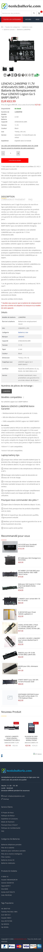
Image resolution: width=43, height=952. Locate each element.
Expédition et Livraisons (9, 819)
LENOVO (21, 337)
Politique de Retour (8, 816)
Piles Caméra (5, 857)
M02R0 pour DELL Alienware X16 (28, 667)
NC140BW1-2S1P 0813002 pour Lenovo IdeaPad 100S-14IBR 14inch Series (29, 572)
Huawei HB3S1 (6, 918)
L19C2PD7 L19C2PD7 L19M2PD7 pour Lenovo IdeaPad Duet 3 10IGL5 (29, 640)
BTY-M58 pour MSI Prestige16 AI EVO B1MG (29, 559)
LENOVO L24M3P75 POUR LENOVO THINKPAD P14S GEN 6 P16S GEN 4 (12, 738)
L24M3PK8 (6, 391)
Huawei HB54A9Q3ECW (9, 880)
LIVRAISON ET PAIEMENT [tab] (13, 199)
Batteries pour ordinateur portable (13, 851)
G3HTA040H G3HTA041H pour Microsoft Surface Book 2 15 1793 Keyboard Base (28, 696)
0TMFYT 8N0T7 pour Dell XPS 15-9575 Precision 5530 (28, 681)
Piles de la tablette (7, 848)
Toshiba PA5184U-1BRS (9, 912)
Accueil (28, 19)
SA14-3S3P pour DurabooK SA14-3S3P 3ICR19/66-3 (27, 545)
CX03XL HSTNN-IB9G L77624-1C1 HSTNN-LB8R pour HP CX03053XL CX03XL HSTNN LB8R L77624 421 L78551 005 (29, 627)
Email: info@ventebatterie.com (14, 796)
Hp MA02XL (5, 924)
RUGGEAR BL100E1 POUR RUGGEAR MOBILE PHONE (31, 738)
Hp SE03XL (5, 927)
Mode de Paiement (7, 822)
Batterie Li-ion (27, 27)
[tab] (4, 68)
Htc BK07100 (5, 909)
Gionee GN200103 (7, 883)
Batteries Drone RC (8, 860)
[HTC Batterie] (32, 755)
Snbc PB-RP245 (6, 895)
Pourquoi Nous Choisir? (9, 825)
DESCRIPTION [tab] (8, 196)
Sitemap (6, 799)
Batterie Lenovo (9, 29)
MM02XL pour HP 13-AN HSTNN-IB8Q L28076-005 (26, 653)
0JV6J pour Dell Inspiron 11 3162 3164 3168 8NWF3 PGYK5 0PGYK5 (29, 586)
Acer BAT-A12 (5, 915)
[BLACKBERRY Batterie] (11, 755)
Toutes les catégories (12, 27)
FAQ (2, 831)
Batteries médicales (8, 863)
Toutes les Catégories (12, 19)
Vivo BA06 (4, 889)
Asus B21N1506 (6, 921)
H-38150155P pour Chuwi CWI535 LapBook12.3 (27, 613)
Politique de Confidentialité (10, 828)
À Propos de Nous (7, 813)
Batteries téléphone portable (11, 845)
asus (37, 19)
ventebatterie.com (20, 939)
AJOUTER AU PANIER (15, 160)
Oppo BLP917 (6, 886)
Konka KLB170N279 (8, 892)
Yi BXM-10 (4, 877)
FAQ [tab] (30, 199)
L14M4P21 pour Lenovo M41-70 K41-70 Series (29, 599)
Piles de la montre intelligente (11, 854)
